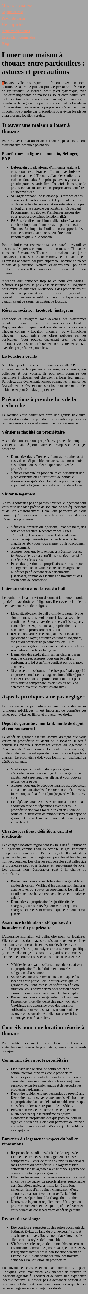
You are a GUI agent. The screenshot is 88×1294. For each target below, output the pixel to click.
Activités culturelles (16, 31)
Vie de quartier (12, 25)
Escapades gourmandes (18, 37)
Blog (5, 44)
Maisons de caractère (17, 5)
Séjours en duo (12, 12)
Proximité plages (13, 18)
